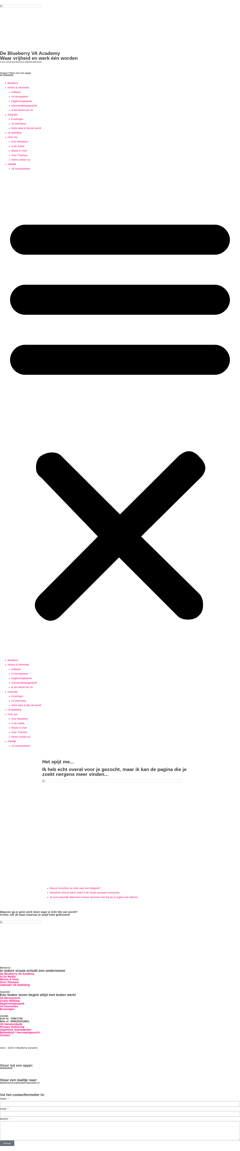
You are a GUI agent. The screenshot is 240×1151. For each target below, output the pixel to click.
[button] (120, 416)
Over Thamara (19, 155)
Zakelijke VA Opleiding (15, 984)
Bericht (4, 1119)
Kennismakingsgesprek (24, 105)
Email (3, 1108)
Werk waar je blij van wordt (26, 128)
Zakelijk (12, 164)
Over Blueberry (19, 141)
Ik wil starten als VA (22, 110)
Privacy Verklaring (12, 1026)
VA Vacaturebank (11, 1024)
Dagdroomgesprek (21, 101)
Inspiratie (13, 114)
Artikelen (16, 92)
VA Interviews (9, 1006)
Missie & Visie (19, 150)
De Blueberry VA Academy (17, 973)
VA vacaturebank (20, 168)
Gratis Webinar (10, 1000)
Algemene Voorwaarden (15, 1029)
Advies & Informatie (18, 87)
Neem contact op (20, 159)
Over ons (13, 137)
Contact (5, 1035)
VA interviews (18, 123)
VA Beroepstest (10, 997)
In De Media (8, 976)
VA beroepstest (19, 96)
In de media (17, 146)
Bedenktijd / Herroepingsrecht (20, 1032)
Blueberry (13, 83)
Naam (3, 1098)
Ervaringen (17, 119)
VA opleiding (14, 132)
